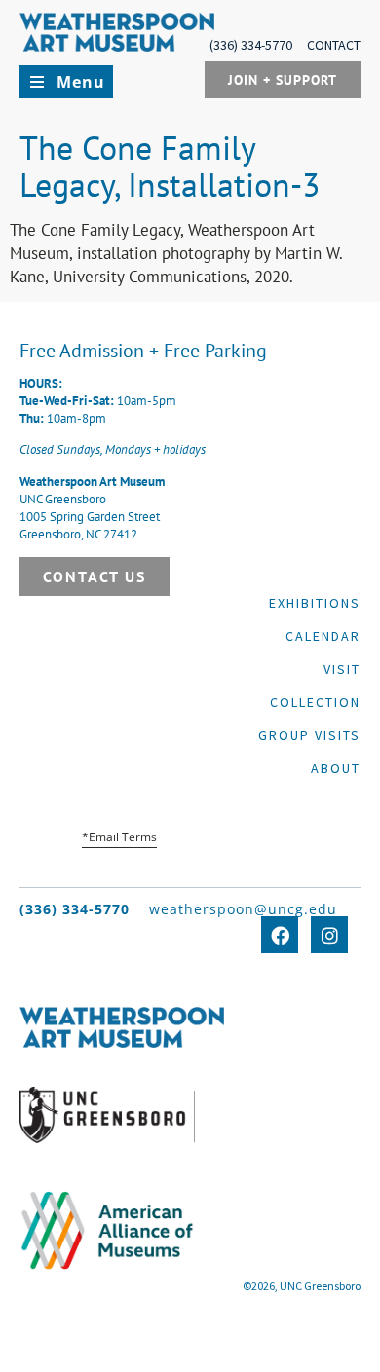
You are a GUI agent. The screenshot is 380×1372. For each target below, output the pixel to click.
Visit (342, 669)
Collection (315, 702)
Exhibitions (315, 603)
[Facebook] (279, 934)
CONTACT (334, 45)
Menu (81, 82)
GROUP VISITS (309, 735)
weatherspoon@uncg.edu (243, 909)
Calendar (323, 636)
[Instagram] (329, 934)
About (336, 768)
